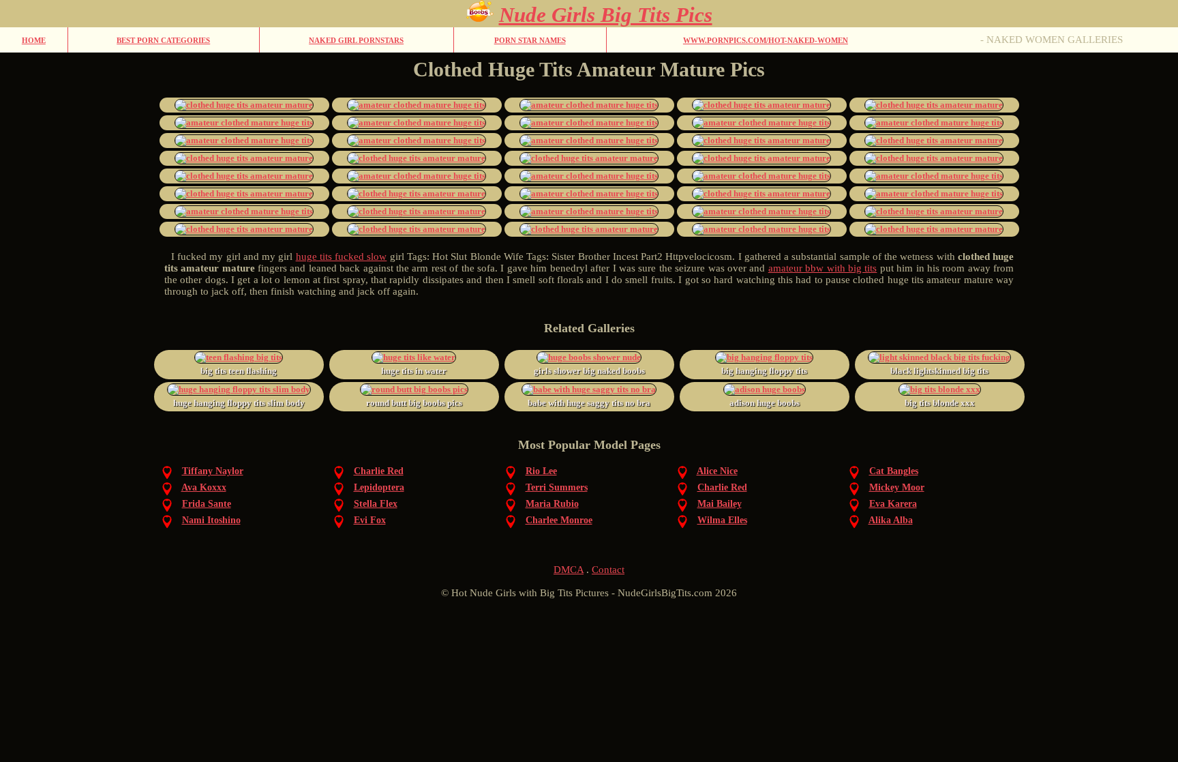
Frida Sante (206, 504)
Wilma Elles (722, 520)
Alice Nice (717, 471)
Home (34, 40)
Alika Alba (891, 520)
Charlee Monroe (559, 520)
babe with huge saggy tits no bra (589, 403)
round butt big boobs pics (414, 403)
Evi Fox (370, 520)
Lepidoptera (379, 487)
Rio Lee (541, 471)
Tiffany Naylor (212, 471)
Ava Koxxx (203, 487)
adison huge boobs (764, 403)
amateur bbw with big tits (822, 268)
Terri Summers (557, 487)
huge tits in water (414, 371)
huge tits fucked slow (341, 256)
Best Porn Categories (163, 40)
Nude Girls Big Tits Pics (605, 15)
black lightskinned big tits (939, 371)
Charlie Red (379, 471)
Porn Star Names (530, 40)
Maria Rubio (552, 504)
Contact (608, 569)
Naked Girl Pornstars (356, 40)
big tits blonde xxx (940, 403)
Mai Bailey (719, 504)
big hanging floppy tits (764, 371)
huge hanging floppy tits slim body (239, 403)
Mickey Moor (896, 487)
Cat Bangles (893, 471)
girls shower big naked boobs (589, 371)
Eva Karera (893, 504)
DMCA (569, 569)
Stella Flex (375, 504)
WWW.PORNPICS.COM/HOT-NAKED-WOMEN (765, 40)
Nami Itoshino (211, 520)
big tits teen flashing (238, 371)
